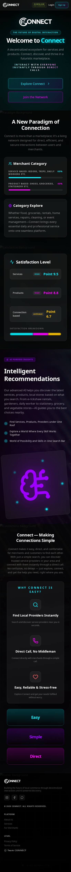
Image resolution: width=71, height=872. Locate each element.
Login (51, 4)
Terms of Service (12, 845)
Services (8, 823)
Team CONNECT (17, 850)
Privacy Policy (10, 841)
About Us (8, 819)
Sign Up (61, 5)
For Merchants (11, 828)
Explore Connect (33, 84)
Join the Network (35, 97)
